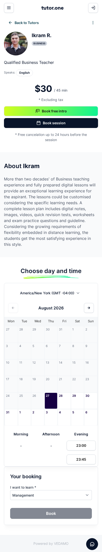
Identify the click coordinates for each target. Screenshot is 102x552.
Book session (54, 123)
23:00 (81, 445)
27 (47, 396)
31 (7, 412)
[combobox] (51, 294)
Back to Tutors (27, 23)
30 (87, 396)
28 (61, 396)
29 (74, 396)
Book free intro (54, 111)
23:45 (81, 459)
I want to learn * (23, 487)
